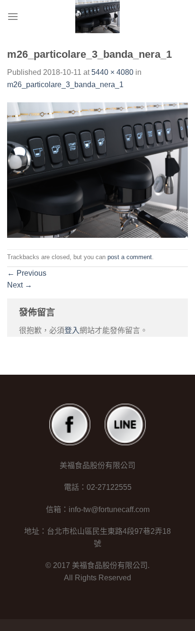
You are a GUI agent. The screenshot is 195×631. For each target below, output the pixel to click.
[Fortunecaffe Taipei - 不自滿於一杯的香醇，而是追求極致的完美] (97, 16)
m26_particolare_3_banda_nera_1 (65, 85)
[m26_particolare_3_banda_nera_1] (97, 169)
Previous (26, 273)
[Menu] (12, 16)
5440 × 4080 (112, 72)
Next (19, 285)
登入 (72, 330)
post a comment (129, 257)
